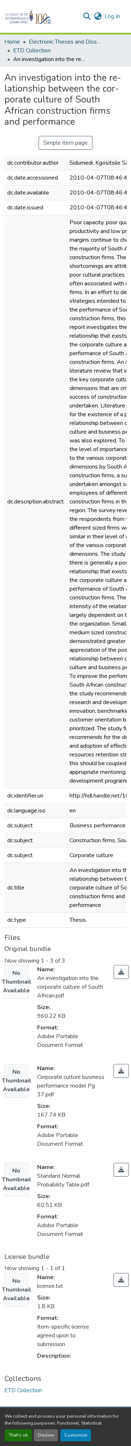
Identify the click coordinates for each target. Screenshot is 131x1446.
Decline (46, 1435)
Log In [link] (112, 16)
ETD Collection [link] (32, 51)
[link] (121, 972)
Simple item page (65, 143)
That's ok (18, 1435)
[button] (40, 16)
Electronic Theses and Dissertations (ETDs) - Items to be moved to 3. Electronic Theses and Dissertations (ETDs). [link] (65, 42)
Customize (75, 1435)
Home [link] (12, 42)
